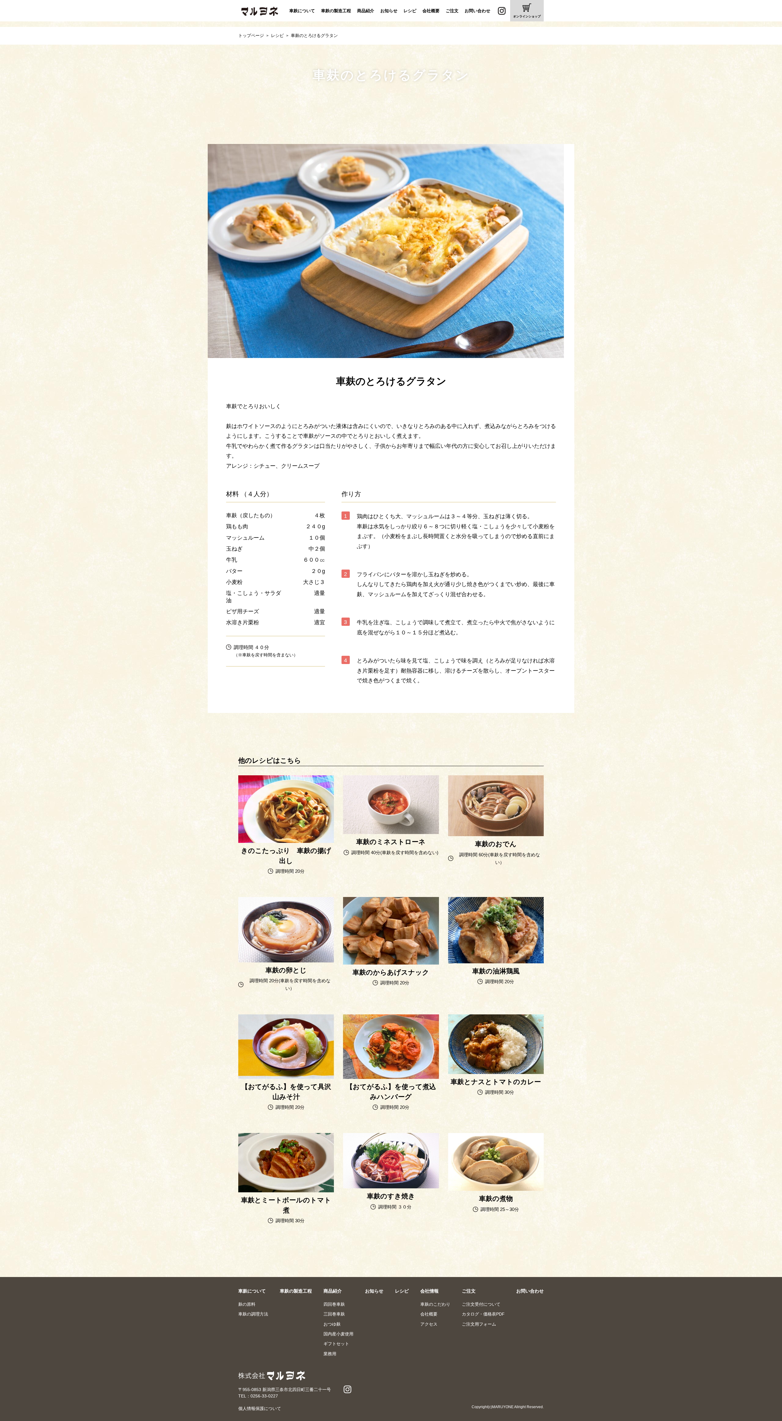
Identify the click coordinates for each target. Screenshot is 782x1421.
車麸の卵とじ (286, 945)
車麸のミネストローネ (391, 816)
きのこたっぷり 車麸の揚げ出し (286, 825)
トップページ (251, 35)
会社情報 (429, 1291)
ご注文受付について (481, 1304)
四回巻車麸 (334, 1304)
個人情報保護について (259, 1408)
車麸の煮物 (496, 1173)
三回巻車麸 (334, 1314)
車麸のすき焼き (391, 1172)
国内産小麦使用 (338, 1333)
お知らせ (388, 10)
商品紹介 (365, 10)
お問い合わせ (477, 10)
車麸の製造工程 (336, 10)
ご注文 (452, 10)
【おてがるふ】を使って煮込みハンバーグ (391, 1063)
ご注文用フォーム (479, 1324)
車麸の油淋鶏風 (496, 941)
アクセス (428, 1324)
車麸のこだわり (435, 1304)
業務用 (329, 1353)
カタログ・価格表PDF (483, 1314)
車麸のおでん (496, 821)
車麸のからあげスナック (391, 942)
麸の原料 (246, 1304)
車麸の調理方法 (253, 1314)
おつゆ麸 (332, 1324)
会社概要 (431, 10)
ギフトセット (336, 1343)
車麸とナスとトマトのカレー (496, 1055)
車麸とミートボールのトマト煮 (286, 1179)
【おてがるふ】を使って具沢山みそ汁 (286, 1063)
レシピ (410, 10)
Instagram (501, 10)
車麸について (302, 10)
